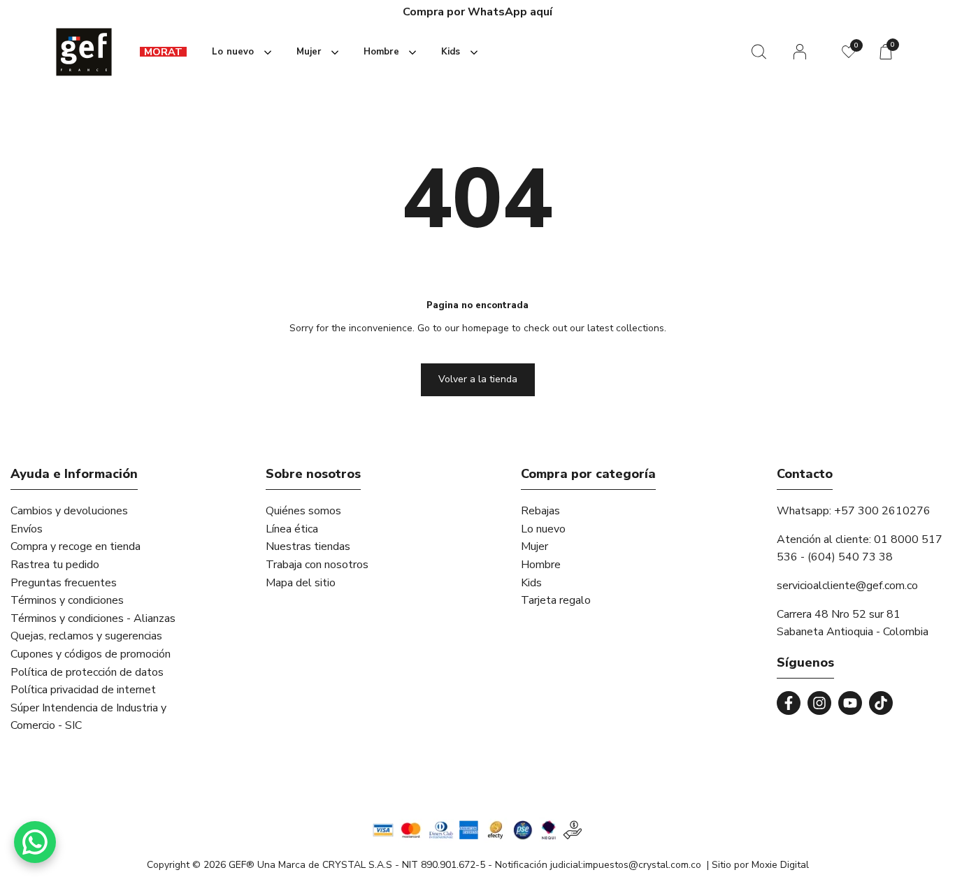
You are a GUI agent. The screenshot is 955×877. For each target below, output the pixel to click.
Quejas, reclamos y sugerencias (86, 636)
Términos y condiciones (67, 600)
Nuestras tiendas (308, 546)
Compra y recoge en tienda (75, 546)
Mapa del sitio (301, 582)
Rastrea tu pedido (54, 564)
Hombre (541, 564)
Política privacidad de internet (83, 689)
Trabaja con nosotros (317, 564)
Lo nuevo (543, 529)
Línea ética (292, 529)
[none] (238, 52)
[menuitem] (163, 52)
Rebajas (540, 511)
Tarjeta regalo (556, 600)
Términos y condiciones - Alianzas (92, 618)
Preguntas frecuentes (63, 582)
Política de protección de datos (87, 672)
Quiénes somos (303, 511)
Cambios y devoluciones (69, 511)
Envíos (26, 529)
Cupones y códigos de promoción (90, 654)
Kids (531, 582)
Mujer (534, 546)
